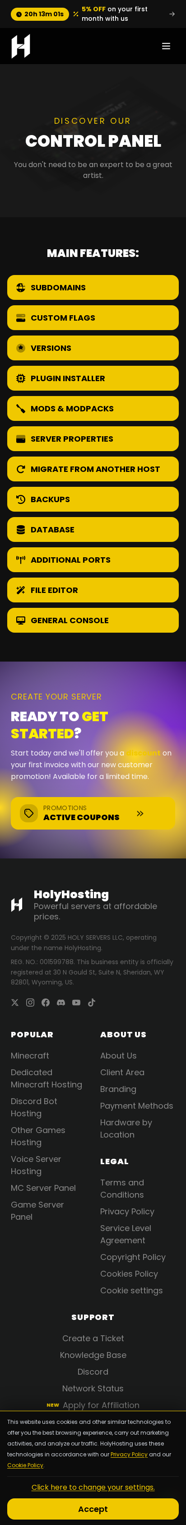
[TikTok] (92, 1002)
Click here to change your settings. (93, 1487)
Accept (93, 1509)
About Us (118, 1055)
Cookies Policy (129, 1273)
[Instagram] (30, 1002)
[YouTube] (76, 1002)
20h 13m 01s (44, 14)
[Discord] (61, 1002)
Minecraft (30, 1055)
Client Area (122, 1072)
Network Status (93, 1388)
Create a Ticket (93, 1338)
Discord (93, 1371)
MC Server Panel (43, 1188)
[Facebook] (46, 1002)
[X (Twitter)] (15, 1002)
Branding (118, 1089)
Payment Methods (136, 1105)
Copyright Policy (133, 1257)
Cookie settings (131, 1290)
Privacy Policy (129, 1454)
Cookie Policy (25, 1465)
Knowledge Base (93, 1355)
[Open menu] (166, 46)
